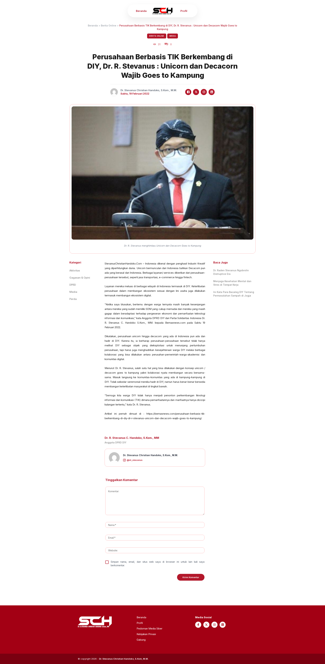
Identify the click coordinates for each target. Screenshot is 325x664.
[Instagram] (204, 92)
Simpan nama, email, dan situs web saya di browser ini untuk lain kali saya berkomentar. (157, 563)
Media (172, 36)
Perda (73, 299)
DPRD (72, 284)
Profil (183, 11)
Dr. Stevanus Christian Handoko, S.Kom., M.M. (150, 455)
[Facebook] (188, 92)
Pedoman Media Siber (149, 628)
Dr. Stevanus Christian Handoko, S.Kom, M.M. (123, 658)
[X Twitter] (196, 92)
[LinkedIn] (212, 92)
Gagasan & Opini (79, 277)
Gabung (141, 639)
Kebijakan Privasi (146, 634)
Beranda (141, 11)
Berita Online (108, 25)
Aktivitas (74, 270)
